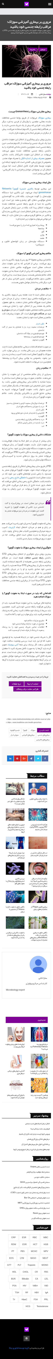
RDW (13, 1244)
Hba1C (24, 1299)
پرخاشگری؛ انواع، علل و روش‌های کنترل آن (35, 1144)
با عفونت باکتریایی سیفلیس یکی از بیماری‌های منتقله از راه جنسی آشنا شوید (15, 935)
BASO (33, 1258)
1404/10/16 (25, 94)
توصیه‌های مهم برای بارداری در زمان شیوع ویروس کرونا (31, 1149)
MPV (46, 1251)
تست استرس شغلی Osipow (40, 1166)
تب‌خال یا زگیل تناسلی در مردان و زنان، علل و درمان (38, 854)
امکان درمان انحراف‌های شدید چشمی (37, 1123)
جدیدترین (42, 1020)
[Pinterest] (17, 758)
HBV (37, 1293)
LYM (22, 1258)
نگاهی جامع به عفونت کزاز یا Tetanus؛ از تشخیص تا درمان (15, 909)
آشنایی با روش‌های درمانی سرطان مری (16, 1072)
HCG (28, 1306)
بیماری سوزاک (44, 118)
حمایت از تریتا (32, 684)
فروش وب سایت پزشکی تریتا (40, 1128)
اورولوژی (42, 49)
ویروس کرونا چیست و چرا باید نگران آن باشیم (34, 1134)
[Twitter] (38, 758)
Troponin (31, 1265)
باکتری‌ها (32, 49)
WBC (45, 1237)
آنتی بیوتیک (13, 644)
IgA (46, 1293)
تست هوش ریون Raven (41, 1213)
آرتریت (12, 527)
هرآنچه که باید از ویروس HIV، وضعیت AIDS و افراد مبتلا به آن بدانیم (38, 827)
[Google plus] (24, 758)
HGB (46, 1244)
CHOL (25, 1272)
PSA (14, 1286)
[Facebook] (45, 758)
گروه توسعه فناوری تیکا (19, 1348)
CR (36, 1272)
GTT (9, 1265)
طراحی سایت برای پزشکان (27, 689)
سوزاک (33, 730)
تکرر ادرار (40, 324)
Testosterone (42, 1306)
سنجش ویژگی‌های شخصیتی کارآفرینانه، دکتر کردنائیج (32, 1187)
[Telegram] (31, 758)
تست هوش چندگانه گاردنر (40, 1218)
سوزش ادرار (14, 735)
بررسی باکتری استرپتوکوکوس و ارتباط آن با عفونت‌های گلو (15, 881)
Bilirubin (25, 1279)
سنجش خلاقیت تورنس (42, 1177)
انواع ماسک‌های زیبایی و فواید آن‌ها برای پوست (14, 1045)
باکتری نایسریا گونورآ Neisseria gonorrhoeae (26, 191)
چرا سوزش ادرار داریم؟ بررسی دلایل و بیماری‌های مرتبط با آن (16, 855)
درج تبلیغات (16, 684)
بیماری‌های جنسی (43, 735)
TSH (17, 1293)
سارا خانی (45, 94)
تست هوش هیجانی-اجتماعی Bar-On (37, 1198)
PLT (19, 1265)
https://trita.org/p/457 (37, 97)
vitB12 (35, 1286)
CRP (13, 1237)
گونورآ (25, 730)
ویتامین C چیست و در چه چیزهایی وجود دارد (39, 1096)
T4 (14, 1299)
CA (36, 1279)
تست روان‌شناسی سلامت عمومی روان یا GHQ (35, 1208)
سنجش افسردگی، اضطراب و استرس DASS (35, 1182)
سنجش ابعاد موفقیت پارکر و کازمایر (38, 1172)
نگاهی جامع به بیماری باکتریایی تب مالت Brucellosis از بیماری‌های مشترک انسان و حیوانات (38, 936)
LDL (46, 1279)
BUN (13, 1279)
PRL (46, 1299)
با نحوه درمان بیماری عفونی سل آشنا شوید (38, 800)
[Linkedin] (10, 758)
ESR (24, 1237)
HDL (14, 1272)
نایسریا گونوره (15, 730)
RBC (35, 1237)
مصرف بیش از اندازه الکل (32, 158)
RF (26, 1293)
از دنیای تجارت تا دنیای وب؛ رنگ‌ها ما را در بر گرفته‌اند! (39, 1072)
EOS (11, 1258)
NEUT (45, 1258)
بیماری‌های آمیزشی (28, 735)
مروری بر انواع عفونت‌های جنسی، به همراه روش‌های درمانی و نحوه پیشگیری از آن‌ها (15, 828)
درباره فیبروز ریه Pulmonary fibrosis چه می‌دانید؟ (39, 1046)
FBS (46, 1272)
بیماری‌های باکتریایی (42, 739)
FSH (36, 1299)
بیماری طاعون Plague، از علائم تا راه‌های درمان (39, 908)
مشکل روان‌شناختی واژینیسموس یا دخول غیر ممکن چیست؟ (15, 801)
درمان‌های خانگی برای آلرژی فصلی (38, 1139)
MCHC (34, 1251)
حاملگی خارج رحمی (18, 477)
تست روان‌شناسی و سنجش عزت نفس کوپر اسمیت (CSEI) (30, 1192)
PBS (23, 1251)
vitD (46, 1286)
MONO (45, 1265)
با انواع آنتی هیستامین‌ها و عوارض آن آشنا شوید (15, 1096)
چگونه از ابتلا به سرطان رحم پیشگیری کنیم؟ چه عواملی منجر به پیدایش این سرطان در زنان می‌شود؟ (38, 882)
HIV (24, 1286)
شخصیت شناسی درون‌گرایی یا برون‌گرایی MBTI (34, 1203)
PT (13, 1251)
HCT (35, 1244)
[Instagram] (27, 1338)
